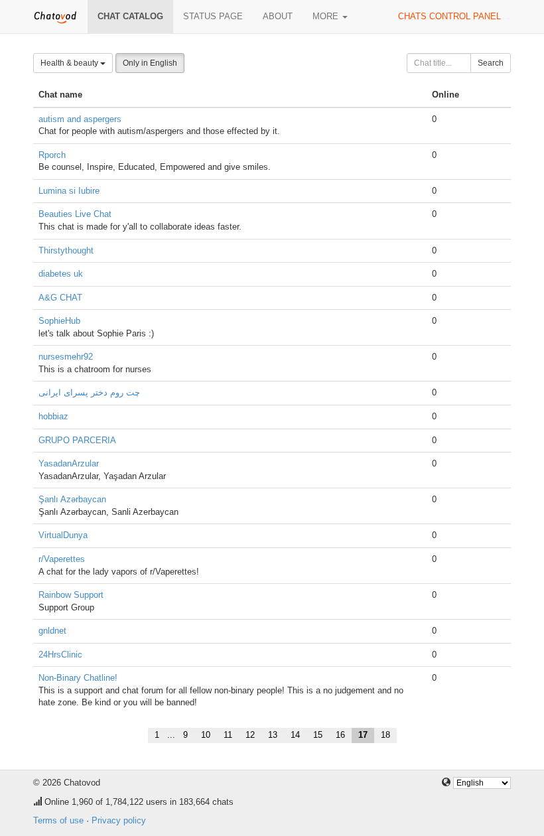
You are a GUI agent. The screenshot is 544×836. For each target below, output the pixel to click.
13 (272, 735)
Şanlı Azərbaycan (72, 499)
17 (363, 735)
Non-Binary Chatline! (77, 678)
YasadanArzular (68, 463)
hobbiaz (53, 416)
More (326, 16)
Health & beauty (70, 63)
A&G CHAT (60, 298)
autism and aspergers (79, 119)
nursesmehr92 (65, 357)
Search (491, 63)
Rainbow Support (70, 595)
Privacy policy (119, 820)
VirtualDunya (63, 535)
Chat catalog (130, 16)
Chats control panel (449, 16)
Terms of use (58, 820)
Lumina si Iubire (69, 191)
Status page (213, 16)
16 (340, 735)
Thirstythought (66, 250)
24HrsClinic (60, 655)
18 (385, 735)
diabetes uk (60, 274)
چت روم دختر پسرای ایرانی (89, 392)
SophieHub (59, 321)
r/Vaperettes (61, 559)
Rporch (52, 155)
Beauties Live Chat (74, 214)
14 (295, 735)
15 (317, 735)
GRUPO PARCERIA (77, 440)
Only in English (150, 63)
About (278, 16)
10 (205, 735)
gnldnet (52, 631)
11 (228, 735)
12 (250, 735)
